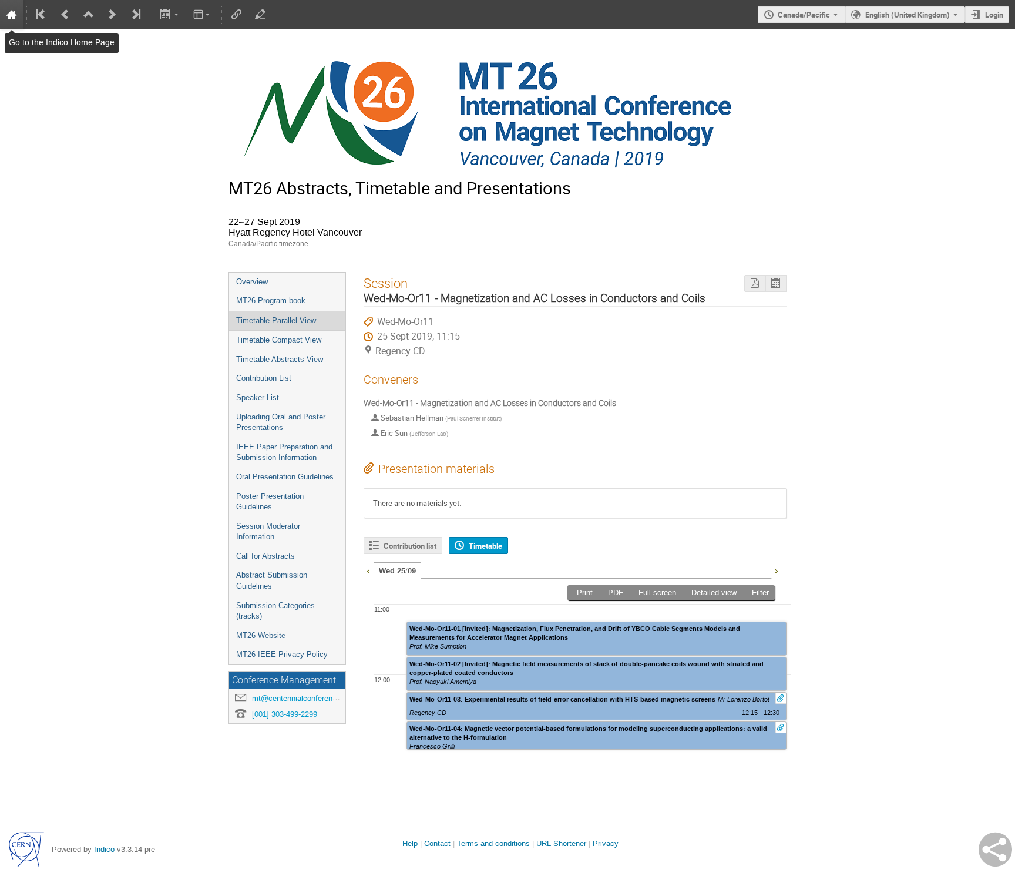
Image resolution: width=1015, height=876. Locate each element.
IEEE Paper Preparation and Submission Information (284, 452)
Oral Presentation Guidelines (285, 476)
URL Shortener (561, 843)
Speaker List (257, 397)
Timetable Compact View (278, 339)
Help (410, 843)
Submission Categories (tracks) (275, 611)
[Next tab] (776, 570)
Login (994, 14)
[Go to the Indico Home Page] (11, 14)
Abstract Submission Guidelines (271, 580)
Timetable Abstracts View (279, 359)
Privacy (606, 843)
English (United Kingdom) (907, 14)
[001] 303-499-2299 (284, 714)
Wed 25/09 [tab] (397, 571)
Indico (104, 849)
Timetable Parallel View (276, 320)
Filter (760, 593)
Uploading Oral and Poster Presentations (280, 422)
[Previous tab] (368, 570)
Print (585, 593)
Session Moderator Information (268, 532)
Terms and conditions (493, 843)
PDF (615, 593)
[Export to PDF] (754, 283)
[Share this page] (995, 849)
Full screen (657, 593)
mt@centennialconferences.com (307, 698)
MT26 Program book (270, 300)
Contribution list (410, 546)
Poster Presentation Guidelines (270, 502)
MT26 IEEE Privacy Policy (282, 654)
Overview (252, 281)
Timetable (485, 546)
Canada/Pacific (804, 14)
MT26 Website (260, 635)
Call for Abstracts (265, 556)
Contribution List (263, 378)
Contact (437, 843)
